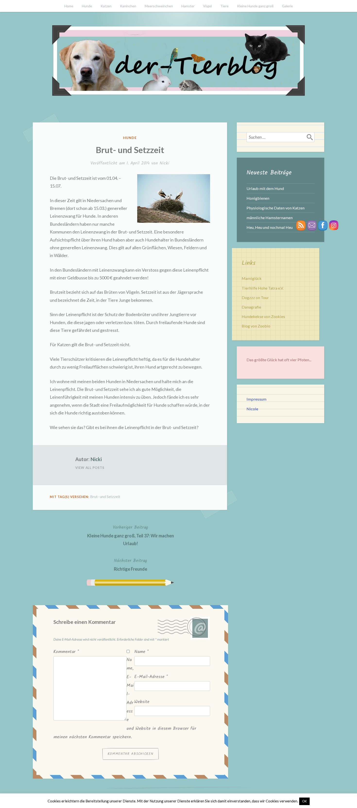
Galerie (287, 6)
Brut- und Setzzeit (105, 496)
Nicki (164, 163)
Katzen (106, 6)
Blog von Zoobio (256, 326)
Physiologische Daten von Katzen (275, 208)
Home (68, 6)
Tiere (224, 6)
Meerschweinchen (159, 6)
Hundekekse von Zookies (263, 316)
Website (141, 701)
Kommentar (66, 651)
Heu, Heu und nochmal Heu (269, 227)
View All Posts (89, 468)
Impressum (256, 399)
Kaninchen (128, 6)
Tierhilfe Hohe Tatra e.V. (262, 288)
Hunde (87, 6)
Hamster (188, 6)
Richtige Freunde (130, 564)
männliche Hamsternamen (269, 217)
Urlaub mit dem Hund (265, 188)
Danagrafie (251, 307)
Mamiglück (252, 278)
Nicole (252, 408)
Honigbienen (257, 198)
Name (141, 651)
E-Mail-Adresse (151, 676)
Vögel (207, 6)
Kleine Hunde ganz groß (255, 6)
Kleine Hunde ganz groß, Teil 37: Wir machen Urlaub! (130, 535)
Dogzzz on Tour (255, 297)
